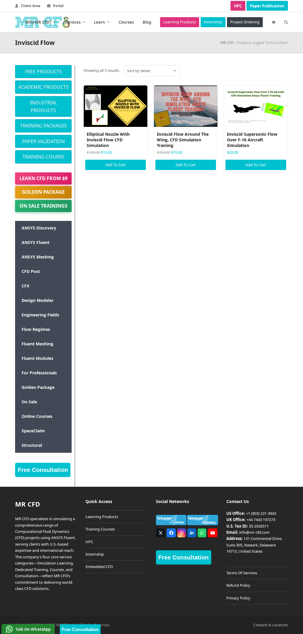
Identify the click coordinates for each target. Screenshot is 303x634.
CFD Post (31, 271)
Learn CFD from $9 (43, 178)
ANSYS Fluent (35, 242)
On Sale (29, 402)
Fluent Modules (37, 358)
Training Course (43, 156)
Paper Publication (267, 6)
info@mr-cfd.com (254, 532)
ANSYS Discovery (39, 228)
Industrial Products (43, 106)
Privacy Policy (238, 598)
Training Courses (100, 529)
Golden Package (43, 192)
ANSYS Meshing (38, 257)
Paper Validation (43, 141)
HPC (238, 6)
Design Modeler (38, 300)
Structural (32, 445)
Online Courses (37, 416)
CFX (25, 286)
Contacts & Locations (270, 624)
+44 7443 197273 (260, 519)
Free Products (43, 71)
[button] (273, 22)
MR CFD (226, 42)
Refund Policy (238, 585)
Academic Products (43, 87)
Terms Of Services (241, 572)
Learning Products (102, 516)
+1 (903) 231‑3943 (261, 513)
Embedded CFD (99, 566)
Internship (95, 554)
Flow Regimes (36, 329)
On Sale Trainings (43, 206)
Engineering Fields (40, 315)
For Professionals (39, 373)
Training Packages (43, 125)
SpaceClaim (33, 431)
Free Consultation (43, 470)
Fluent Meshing (37, 344)
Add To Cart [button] (115, 164)
